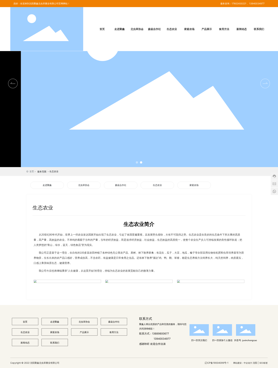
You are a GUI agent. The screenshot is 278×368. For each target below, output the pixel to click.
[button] (265, 83)
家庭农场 (194, 185)
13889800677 (160, 333)
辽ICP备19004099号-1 (216, 362)
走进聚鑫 (47, 185)
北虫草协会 (83, 185)
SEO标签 (263, 363)
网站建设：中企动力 (242, 363)
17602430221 (239, 3)
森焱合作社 (120, 185)
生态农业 (157, 185)
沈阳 (255, 362)
